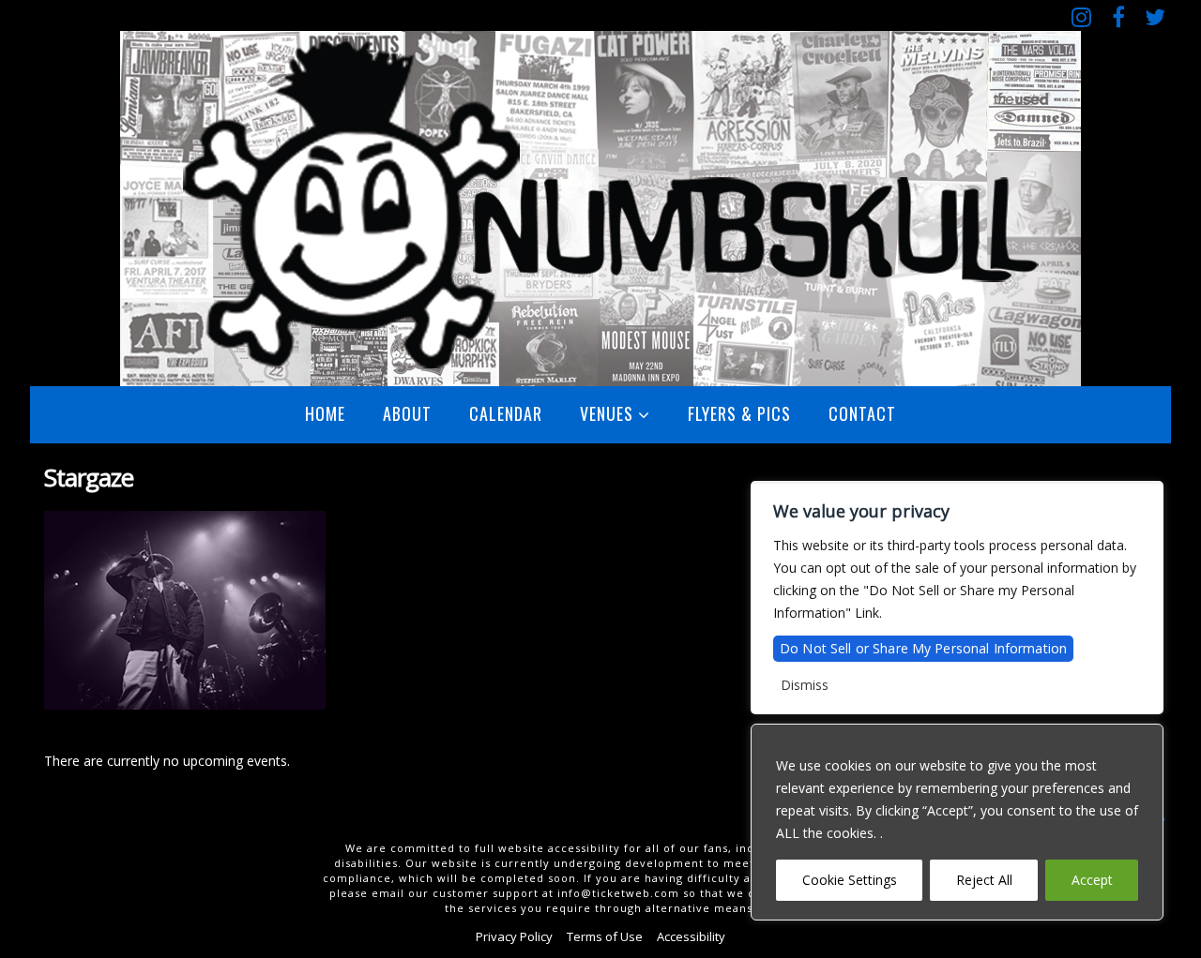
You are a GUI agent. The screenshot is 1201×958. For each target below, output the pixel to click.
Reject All (984, 880)
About (407, 413)
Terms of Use (605, 936)
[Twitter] (1154, 16)
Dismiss (805, 685)
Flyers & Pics (739, 413)
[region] (957, 822)
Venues (606, 413)
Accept (1092, 880)
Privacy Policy (514, 936)
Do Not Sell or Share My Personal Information (923, 648)
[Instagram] (1081, 16)
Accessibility (691, 936)
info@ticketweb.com (618, 893)
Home (325, 413)
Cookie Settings (849, 880)
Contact (862, 413)
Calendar (505, 413)
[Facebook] (1118, 16)
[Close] (1144, 739)
